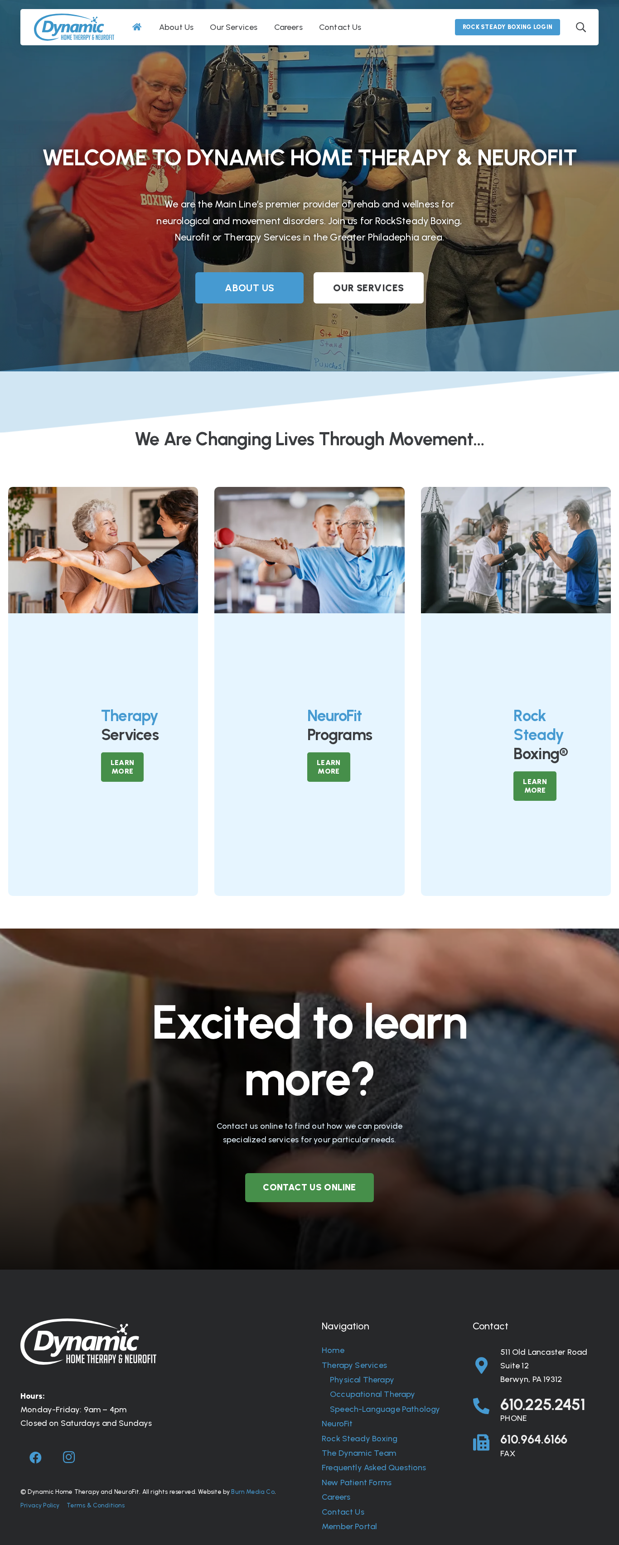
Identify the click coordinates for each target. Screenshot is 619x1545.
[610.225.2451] (487, 1406)
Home (333, 1350)
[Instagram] (68, 1457)
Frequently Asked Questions (374, 1468)
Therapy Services (354, 1365)
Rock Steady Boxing (359, 1439)
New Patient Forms (357, 1482)
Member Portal (349, 1526)
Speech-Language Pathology (385, 1409)
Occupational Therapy (373, 1394)
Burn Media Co (252, 1491)
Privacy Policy (40, 1505)
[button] (581, 27)
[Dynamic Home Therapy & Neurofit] (74, 27)
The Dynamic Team (359, 1453)
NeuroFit (337, 1424)
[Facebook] (35, 1457)
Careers (336, 1497)
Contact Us (343, 1512)
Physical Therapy (362, 1380)
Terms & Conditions (96, 1505)
